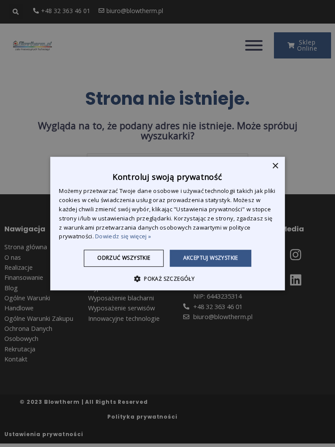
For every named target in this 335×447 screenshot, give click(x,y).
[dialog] (167, 223)
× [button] (275, 166)
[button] (167, 278)
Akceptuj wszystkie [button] (210, 257)
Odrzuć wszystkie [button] (123, 257)
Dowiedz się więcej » (123, 237)
